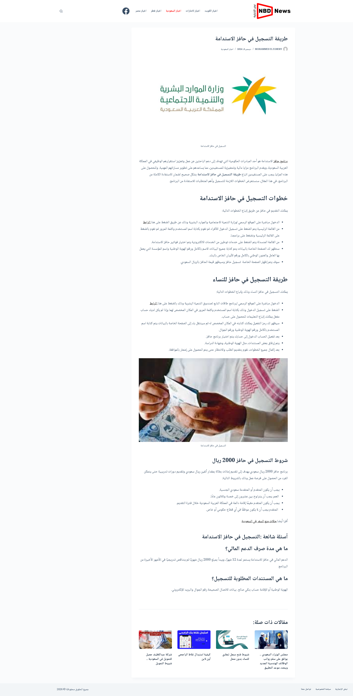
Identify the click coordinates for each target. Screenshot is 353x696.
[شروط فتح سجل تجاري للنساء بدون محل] (232, 639)
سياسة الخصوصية (323, 689)
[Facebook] (126, 11)
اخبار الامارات (193, 11)
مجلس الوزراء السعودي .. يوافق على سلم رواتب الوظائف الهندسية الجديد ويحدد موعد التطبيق (274, 661)
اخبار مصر (141, 11)
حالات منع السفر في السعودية (259, 521)
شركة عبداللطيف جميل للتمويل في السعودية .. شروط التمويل (159, 659)
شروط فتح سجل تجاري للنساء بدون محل (235, 657)
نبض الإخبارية (341, 689)
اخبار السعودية (173, 11)
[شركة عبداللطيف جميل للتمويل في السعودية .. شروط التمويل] (155, 639)
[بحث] (61, 11)
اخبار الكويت (211, 11)
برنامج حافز (280, 161)
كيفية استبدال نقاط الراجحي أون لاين (194, 657)
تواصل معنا (306, 689)
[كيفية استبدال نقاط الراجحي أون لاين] (194, 639)
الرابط (147, 222)
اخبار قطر (156, 11)
